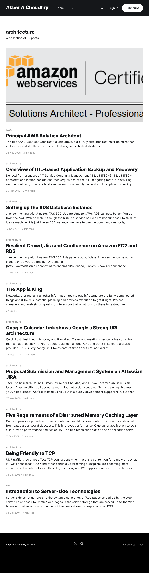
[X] (75, 543)
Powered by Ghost (132, 544)
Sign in (113, 8)
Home (59, 8)
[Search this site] (102, 8)
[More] (71, 8)
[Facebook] (81, 543)
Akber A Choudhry (27, 7)
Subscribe (132, 8)
